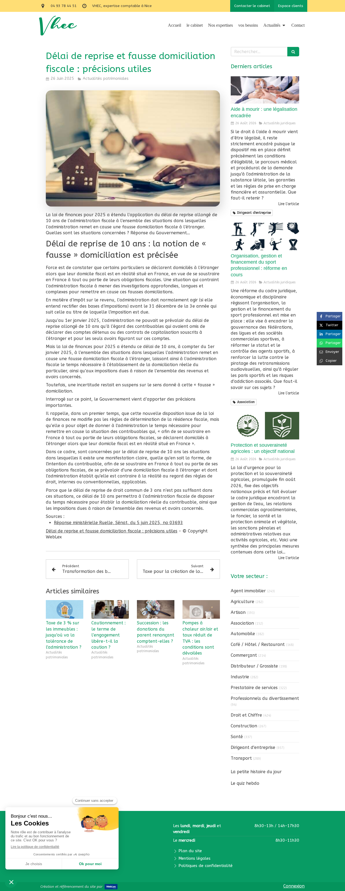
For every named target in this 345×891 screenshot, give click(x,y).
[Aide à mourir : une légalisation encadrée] (265, 90)
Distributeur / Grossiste (254, 666)
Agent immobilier (248, 590)
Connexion (294, 886)
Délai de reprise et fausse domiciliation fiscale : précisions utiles (111, 531)
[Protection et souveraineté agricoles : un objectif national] (265, 425)
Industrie (240, 676)
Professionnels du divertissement (265, 698)
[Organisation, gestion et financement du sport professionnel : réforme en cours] (265, 236)
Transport (241, 758)
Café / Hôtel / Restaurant (258, 644)
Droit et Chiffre (246, 715)
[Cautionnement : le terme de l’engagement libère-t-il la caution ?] (110, 609)
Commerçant (244, 655)
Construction (244, 725)
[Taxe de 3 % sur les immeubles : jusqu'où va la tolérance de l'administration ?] (64, 609)
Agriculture (242, 601)
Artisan (238, 612)
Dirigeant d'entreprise (253, 747)
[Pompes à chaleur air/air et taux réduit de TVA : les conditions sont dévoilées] (201, 609)
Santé (237, 736)
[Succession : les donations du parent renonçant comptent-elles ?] (155, 609)
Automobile (243, 633)
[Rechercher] (293, 51)
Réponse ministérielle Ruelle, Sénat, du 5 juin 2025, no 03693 (118, 522)
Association (242, 623)
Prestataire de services (254, 687)
